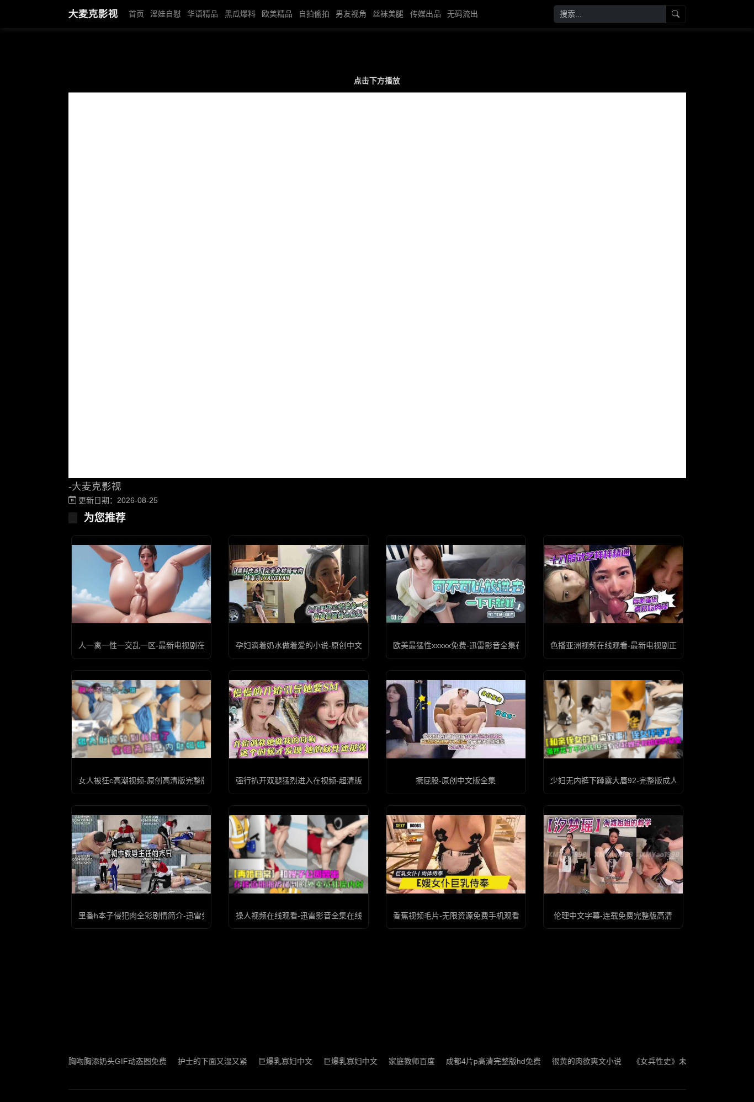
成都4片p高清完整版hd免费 (469, 1061)
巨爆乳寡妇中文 (261, 1061)
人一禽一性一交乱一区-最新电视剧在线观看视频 (160, 645)
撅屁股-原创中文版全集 (456, 780)
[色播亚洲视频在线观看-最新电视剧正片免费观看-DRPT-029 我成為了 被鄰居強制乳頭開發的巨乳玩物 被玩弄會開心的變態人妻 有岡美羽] (613, 584)
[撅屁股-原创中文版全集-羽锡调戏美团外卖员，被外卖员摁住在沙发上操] (455, 719)
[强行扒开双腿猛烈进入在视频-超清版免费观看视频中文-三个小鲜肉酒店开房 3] (298, 719)
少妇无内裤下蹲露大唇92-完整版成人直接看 (625, 780)
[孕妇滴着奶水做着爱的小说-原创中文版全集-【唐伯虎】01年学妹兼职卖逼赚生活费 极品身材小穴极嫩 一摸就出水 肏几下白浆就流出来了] (298, 584)
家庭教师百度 (387, 1061)
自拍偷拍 (314, 13)
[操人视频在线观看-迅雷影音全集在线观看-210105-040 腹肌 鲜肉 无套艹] (298, 854)
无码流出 (462, 13)
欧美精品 (277, 13)
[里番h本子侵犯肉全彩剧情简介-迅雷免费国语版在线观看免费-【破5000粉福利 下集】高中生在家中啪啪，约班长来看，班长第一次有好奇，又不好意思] (141, 854)
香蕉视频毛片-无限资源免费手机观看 (456, 915)
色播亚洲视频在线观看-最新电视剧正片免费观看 (632, 645)
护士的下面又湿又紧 (188, 1061)
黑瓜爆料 (240, 13)
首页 (136, 13)
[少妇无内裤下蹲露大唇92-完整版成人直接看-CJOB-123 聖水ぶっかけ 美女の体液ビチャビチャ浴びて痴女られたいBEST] (613, 719)
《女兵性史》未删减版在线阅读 (662, 1061)
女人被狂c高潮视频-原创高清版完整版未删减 (155, 780)
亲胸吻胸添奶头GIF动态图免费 (89, 1061)
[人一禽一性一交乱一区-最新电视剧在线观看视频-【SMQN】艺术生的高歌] (141, 584)
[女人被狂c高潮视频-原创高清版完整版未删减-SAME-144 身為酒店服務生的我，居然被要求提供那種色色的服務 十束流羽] (141, 719)
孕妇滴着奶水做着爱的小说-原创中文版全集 (310, 645)
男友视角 (351, 13)
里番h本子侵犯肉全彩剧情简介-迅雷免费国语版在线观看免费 (182, 915)
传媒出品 (425, 13)
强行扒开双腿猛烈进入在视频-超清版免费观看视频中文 (330, 780)
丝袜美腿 (388, 13)
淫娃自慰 (165, 13)
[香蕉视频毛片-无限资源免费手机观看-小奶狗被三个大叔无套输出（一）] (455, 854)
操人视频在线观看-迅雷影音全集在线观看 (307, 915)
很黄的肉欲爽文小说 (562, 1061)
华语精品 (202, 13)
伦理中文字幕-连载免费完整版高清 (613, 915)
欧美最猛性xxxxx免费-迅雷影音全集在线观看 (469, 645)
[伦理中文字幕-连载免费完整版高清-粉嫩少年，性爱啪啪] (613, 854)
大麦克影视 (93, 13)
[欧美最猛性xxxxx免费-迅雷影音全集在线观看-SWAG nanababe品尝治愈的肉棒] (455, 584)
